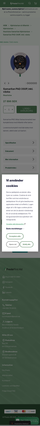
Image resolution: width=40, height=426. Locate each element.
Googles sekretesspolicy (15, 224)
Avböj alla (26, 244)
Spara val (13, 244)
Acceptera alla (15, 236)
